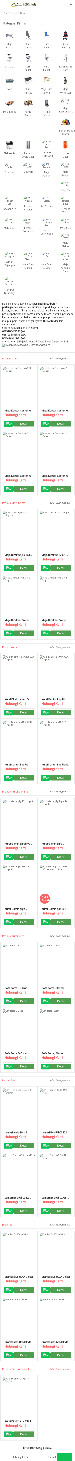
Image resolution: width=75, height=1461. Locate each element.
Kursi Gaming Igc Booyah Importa (15, 910)
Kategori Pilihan (15, 23)
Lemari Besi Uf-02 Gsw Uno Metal (55, 1199)
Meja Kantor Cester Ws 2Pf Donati (18, 477)
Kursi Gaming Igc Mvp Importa (17, 845)
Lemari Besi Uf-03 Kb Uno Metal (17, 1199)
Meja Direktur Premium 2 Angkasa (18, 621)
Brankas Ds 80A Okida (18, 1342)
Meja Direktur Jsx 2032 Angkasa (18, 556)
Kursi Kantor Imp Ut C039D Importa (16, 766)
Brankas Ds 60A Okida (55, 1342)
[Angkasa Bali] (24, 4)
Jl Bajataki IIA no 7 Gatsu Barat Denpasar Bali (42, 341)
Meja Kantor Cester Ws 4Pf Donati (55, 412)
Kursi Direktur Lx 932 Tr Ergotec (18, 1422)
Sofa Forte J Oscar (52, 1053)
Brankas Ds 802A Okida (56, 1276)
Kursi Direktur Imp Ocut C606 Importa (18, 700)
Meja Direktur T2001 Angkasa (54, 556)
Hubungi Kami (20, 1457)
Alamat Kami (55, 1457)
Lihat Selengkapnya (60, 358)
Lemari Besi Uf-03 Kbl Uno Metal (54, 1134)
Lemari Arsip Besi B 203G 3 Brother (16, 1134)
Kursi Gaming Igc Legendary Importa (53, 845)
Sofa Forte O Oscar (16, 1053)
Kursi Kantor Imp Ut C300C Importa (53, 700)
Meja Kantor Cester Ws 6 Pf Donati (18, 412)
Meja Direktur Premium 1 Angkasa (55, 621)
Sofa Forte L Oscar (16, 988)
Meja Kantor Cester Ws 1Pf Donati (55, 477)
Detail (24, 423)
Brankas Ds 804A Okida (19, 1276)
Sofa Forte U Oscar (53, 988)
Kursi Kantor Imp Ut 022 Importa (56, 766)
